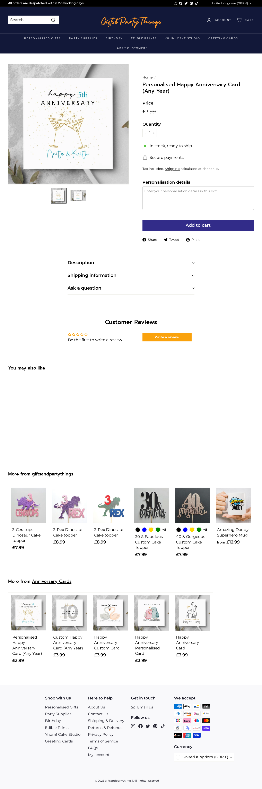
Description (81, 262)
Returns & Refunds (105, 727)
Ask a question (84, 288)
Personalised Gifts (42, 38)
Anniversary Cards (51, 581)
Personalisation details (166, 182)
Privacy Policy (101, 734)
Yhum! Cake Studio (182, 38)
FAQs (93, 748)
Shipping (172, 169)
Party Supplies (83, 38)
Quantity (151, 124)
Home (147, 77)
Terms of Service (103, 741)
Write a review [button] (167, 337)
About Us (96, 707)
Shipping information (92, 275)
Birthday (114, 38)
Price (147, 103)
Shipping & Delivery (106, 721)
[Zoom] (68, 124)
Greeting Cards (223, 38)
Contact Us (98, 714)
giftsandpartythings (52, 474)
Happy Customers (131, 48)
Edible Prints (144, 38)
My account (99, 755)
